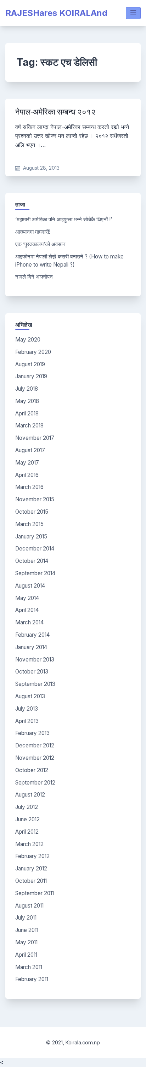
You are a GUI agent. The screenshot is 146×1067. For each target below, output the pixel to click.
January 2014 (31, 647)
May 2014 (27, 598)
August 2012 (30, 794)
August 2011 (29, 905)
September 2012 (35, 782)
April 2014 (27, 610)
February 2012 (32, 856)
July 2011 (25, 917)
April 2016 (27, 475)
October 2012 (31, 770)
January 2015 (31, 536)
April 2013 (27, 721)
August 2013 (30, 696)
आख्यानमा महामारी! (32, 231)
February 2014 (32, 634)
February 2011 (31, 979)
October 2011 (31, 880)
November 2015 (34, 499)
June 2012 (27, 819)
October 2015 (31, 511)
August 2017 (30, 450)
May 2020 (27, 339)
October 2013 (31, 671)
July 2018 (26, 388)
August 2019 (30, 364)
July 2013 (26, 708)
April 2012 (27, 831)
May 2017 (27, 462)
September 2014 (35, 573)
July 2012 (26, 807)
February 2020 (33, 352)
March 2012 (29, 844)
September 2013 (35, 684)
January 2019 (31, 376)
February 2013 (32, 733)
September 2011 (34, 893)
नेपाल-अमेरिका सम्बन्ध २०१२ (55, 111)
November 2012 (34, 757)
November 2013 (34, 659)
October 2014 (31, 561)
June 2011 (26, 930)
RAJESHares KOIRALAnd (56, 13)
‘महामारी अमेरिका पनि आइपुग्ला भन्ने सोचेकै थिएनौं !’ (63, 219)
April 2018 (27, 413)
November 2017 (34, 438)
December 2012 (34, 745)
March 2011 (28, 967)
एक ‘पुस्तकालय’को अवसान (40, 244)
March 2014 (29, 622)
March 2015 (29, 524)
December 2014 (34, 548)
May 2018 (27, 401)
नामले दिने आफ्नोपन (34, 276)
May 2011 (26, 942)
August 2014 (30, 585)
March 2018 (29, 425)
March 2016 (29, 487)
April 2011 (26, 954)
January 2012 (31, 868)
